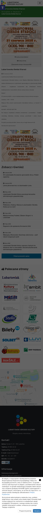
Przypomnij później (25, 511)
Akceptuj (37, 511)
